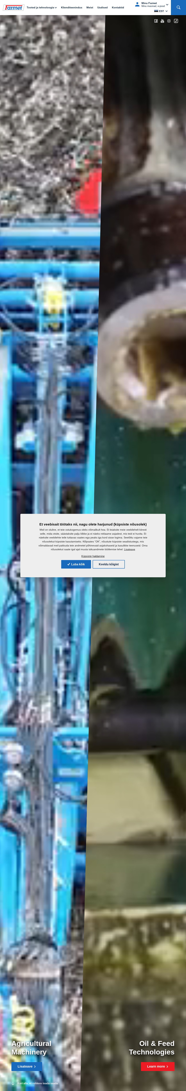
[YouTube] (162, 21)
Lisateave (129, 549)
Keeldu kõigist (109, 564)
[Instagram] (169, 21)
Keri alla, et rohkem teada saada (37, 1083)
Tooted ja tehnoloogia (40, 7)
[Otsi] (178, 7)
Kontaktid (118, 7)
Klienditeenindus (71, 7)
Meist (89, 7)
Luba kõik (77, 564)
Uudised (102, 7)
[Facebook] (156, 21)
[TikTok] (176, 21)
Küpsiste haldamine (93, 556)
